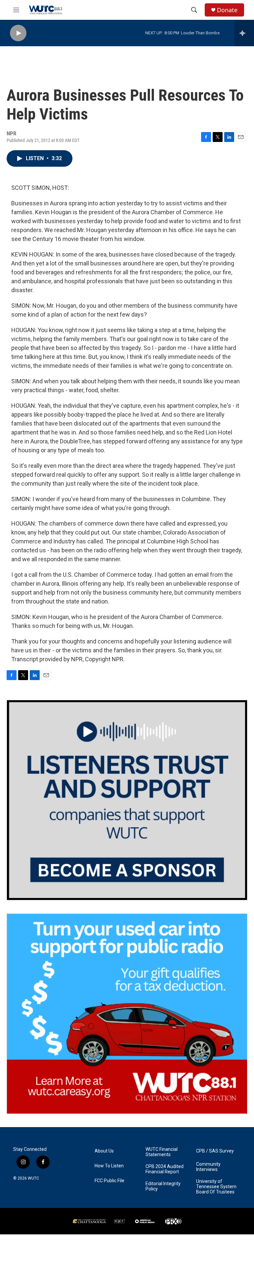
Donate (227, 10)
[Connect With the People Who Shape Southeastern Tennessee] (127, 800)
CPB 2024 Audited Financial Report (165, 1169)
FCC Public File (109, 1180)
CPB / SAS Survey (215, 1151)
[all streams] (244, 33)
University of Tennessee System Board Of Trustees (216, 1186)
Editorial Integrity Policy (163, 1186)
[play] (18, 33)
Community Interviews (208, 1167)
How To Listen (109, 1165)
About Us (104, 1151)
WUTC (33, 1178)
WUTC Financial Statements (162, 1152)
